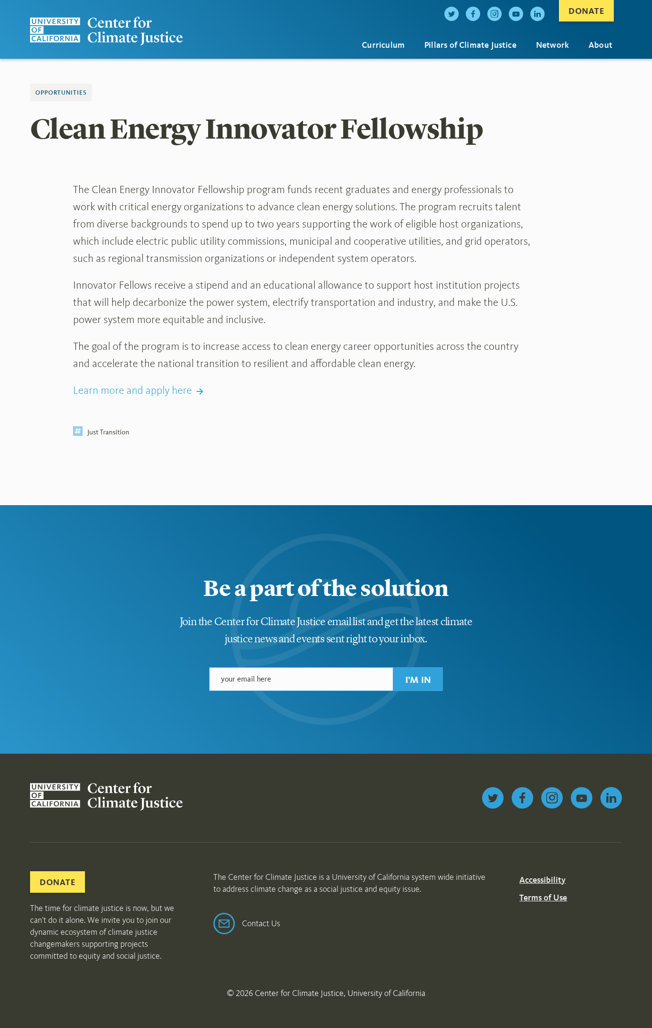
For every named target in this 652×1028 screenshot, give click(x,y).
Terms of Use (543, 897)
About (600, 45)
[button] (418, 679)
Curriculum (383, 45)
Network (552, 45)
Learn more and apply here (132, 390)
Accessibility (542, 880)
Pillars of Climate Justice (470, 45)
